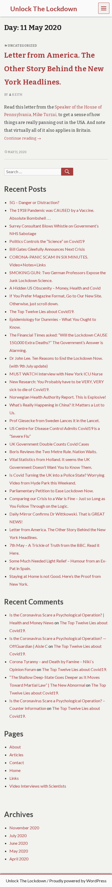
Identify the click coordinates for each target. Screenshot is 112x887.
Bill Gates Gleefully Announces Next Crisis (47, 249)
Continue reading (22, 138)
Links (14, 778)
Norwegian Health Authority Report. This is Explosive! (57, 396)
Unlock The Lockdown (26, 880)
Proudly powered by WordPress (78, 880)
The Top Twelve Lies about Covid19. (41, 311)
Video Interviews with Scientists (37, 785)
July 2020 (18, 835)
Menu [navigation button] (104, 8)
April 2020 (18, 858)
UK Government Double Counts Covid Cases (49, 443)
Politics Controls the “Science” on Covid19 (46, 241)
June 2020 (18, 843)
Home (15, 770)
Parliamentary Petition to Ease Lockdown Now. (51, 490)
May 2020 (18, 850)
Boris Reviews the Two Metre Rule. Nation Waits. (53, 451)
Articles (16, 754)
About (15, 746)
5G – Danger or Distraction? (34, 202)
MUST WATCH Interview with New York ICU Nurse (56, 373)
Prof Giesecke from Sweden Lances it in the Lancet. (54, 420)
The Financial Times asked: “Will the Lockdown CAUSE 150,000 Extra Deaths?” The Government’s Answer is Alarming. (58, 342)
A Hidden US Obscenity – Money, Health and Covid (55, 287)
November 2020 (24, 827)
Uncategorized (22, 45)
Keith (17, 95)
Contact (16, 762)
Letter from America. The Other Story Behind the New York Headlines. (54, 68)
